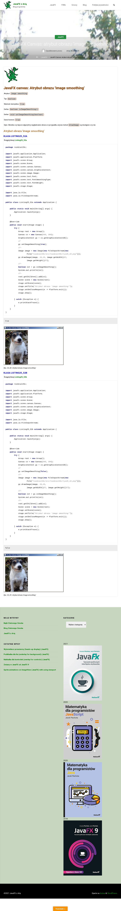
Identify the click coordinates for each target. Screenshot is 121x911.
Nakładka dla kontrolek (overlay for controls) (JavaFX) (27, 659)
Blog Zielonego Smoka (13, 628)
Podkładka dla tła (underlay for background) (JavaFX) (26, 654)
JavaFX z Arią (20, 4)
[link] (114, 5)
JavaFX (61, 37)
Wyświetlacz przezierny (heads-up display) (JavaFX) (26, 649)
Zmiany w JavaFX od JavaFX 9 (16, 665)
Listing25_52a (21, 140)
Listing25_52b (21, 377)
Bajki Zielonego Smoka (13, 623)
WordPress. (112, 893)
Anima (102, 893)
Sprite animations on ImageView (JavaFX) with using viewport (30, 670)
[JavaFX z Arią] (7, 5)
